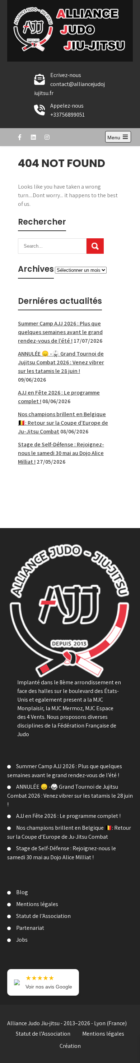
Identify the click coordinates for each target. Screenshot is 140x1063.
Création (70, 1046)
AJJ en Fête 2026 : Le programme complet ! (68, 816)
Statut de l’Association (43, 916)
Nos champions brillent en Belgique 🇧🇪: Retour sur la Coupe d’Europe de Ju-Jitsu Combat (63, 422)
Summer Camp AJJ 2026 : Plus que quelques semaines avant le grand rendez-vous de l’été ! (60, 332)
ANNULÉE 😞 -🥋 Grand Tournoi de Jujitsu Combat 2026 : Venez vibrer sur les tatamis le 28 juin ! (61, 362)
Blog (22, 892)
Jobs (22, 939)
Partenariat (30, 928)
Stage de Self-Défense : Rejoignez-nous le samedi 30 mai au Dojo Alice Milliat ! (61, 453)
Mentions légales (37, 904)
